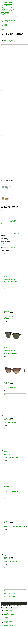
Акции (5, 24)
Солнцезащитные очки (9, 20)
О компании (7, 5)
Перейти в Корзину (5, 607)
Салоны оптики (8, 4)
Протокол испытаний (8, 243)
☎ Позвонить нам (8, 625)
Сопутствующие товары (10, 22)
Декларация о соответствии (9, 244)
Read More (6, 486)
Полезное (6, 25)
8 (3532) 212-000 (5, 13)
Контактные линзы (8, 18)
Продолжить (14, 607)
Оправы (6, 21)
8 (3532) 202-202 (5, 12)
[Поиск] (16, 16)
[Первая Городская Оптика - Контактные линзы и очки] (8, 8)
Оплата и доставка (8, 2)
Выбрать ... (6, 276)
